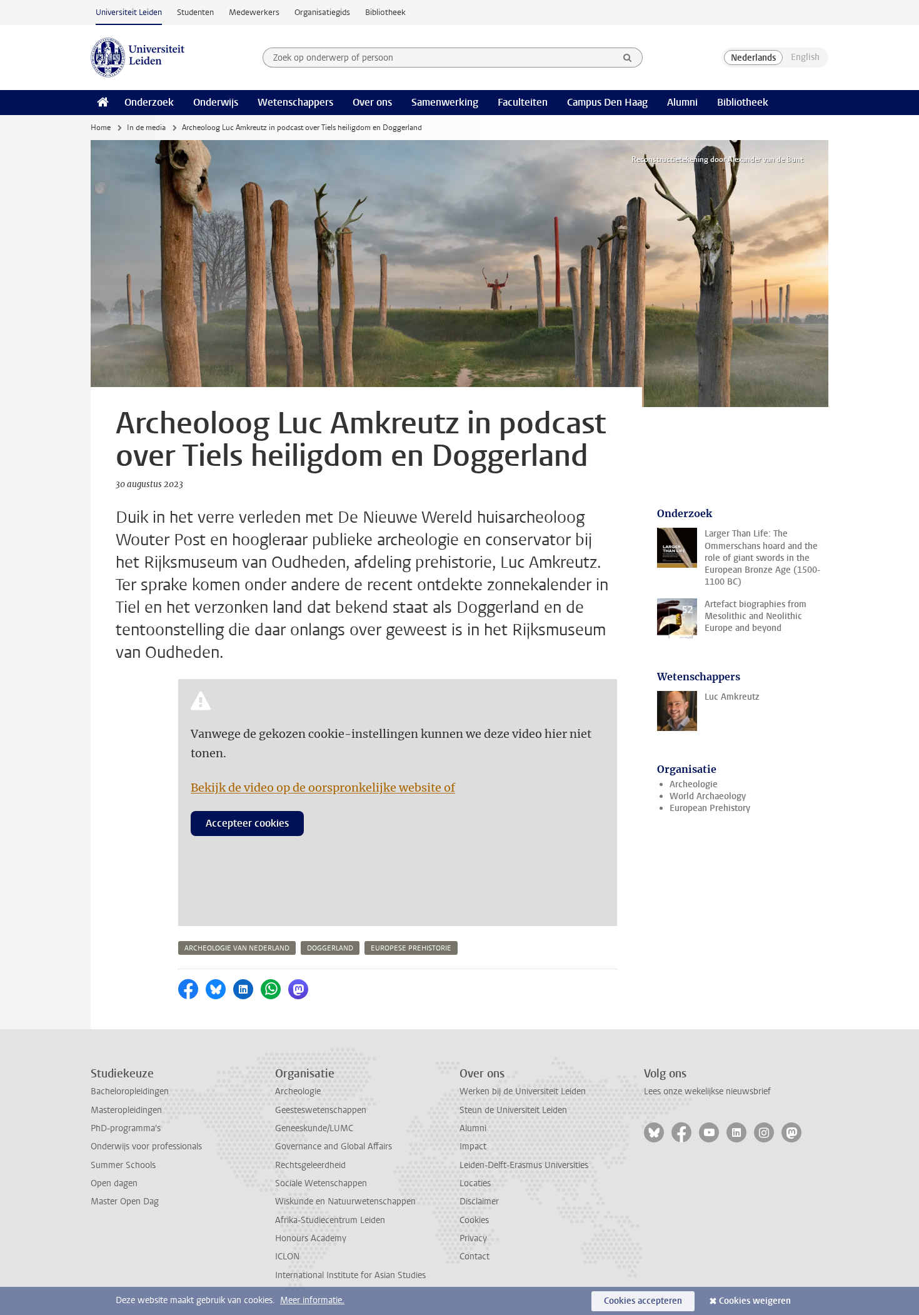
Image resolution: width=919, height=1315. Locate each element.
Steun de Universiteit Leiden (513, 1110)
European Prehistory (710, 808)
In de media (146, 128)
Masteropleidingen (126, 1110)
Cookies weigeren (755, 1301)
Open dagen (114, 1183)
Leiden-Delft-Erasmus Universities (524, 1165)
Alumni (682, 102)
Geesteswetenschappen (320, 1110)
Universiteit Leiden (129, 12)
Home (101, 128)
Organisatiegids (322, 12)
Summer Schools (123, 1165)
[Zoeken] (628, 58)
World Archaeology (708, 796)
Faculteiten (523, 102)
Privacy (473, 1238)
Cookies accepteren (643, 1301)
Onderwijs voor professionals (146, 1146)
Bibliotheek (385, 12)
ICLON (287, 1256)
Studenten (195, 12)
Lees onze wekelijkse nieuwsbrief (707, 1091)
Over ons (372, 102)
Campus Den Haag (607, 102)
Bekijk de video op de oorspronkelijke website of (323, 787)
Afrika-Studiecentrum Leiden (330, 1220)
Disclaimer (479, 1201)
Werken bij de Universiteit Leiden (523, 1091)
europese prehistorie (411, 948)
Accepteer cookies (247, 823)
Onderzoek (149, 102)
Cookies (474, 1220)
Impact (473, 1146)
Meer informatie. (312, 1300)
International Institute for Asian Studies (350, 1275)
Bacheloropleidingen (130, 1091)
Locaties (475, 1183)
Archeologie (694, 784)
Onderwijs (215, 102)
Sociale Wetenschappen (321, 1183)
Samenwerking (444, 102)
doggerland (330, 948)
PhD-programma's (126, 1128)
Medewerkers (254, 12)
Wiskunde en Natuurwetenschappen (345, 1201)
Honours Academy (310, 1238)
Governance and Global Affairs (333, 1146)
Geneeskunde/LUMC (314, 1128)
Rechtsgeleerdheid (310, 1165)
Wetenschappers (295, 102)
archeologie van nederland (236, 948)
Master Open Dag (125, 1201)
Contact (475, 1256)
